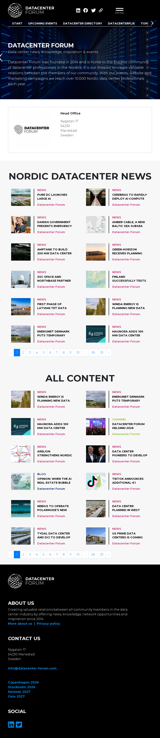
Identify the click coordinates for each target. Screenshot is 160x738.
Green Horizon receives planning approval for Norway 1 (127, 252)
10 (78, 352)
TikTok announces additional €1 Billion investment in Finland (128, 481)
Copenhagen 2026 (23, 682)
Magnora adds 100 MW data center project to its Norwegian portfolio (127, 334)
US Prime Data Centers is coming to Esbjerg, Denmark (129, 536)
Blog (41, 474)
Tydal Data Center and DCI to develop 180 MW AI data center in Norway (53, 536)
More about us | (21, 623)
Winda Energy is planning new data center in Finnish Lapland (128, 306)
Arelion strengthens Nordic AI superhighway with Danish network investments (54, 453)
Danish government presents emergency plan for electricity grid (54, 224)
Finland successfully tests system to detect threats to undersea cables (129, 279)
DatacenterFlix (121, 23)
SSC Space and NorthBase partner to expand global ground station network (54, 279)
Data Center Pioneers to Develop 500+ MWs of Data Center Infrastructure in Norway (129, 453)
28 (93, 352)
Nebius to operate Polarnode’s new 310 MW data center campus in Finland (54, 508)
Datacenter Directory (82, 23)
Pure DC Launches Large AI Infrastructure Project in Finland (53, 197)
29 (101, 352)
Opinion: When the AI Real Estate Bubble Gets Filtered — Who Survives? (54, 481)
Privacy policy (48, 623)
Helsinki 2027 (19, 692)
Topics (146, 23)
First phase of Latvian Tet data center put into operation (52, 306)
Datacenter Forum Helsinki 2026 (128, 426)
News (41, 190)
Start (17, 23)
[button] (153, 24)
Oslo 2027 (16, 696)
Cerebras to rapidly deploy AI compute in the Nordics (129, 197)
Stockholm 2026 (21, 687)
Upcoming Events (42, 23)
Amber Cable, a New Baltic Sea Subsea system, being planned (128, 224)
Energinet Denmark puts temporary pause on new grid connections (53, 334)
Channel (119, 419)
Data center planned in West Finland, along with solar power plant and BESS (129, 508)
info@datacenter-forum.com (32, 668)
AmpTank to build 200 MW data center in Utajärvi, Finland (54, 252)
